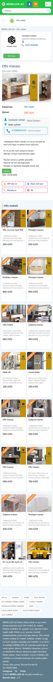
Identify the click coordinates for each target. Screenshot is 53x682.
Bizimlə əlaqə (9, 677)
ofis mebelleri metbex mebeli (13, 602)
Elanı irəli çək (37, 184)
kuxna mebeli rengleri (31, 610)
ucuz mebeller (7, 615)
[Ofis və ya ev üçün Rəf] (13, 213)
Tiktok (23, 671)
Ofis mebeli (21, 29)
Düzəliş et (11, 190)
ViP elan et (12, 184)
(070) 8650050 (31, 45)
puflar (31, 606)
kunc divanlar (39, 597)
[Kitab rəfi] (13, 355)
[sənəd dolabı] (39, 355)
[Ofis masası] (13, 402)
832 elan (11, 56)
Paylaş (7, 171)
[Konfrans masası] (13, 260)
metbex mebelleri (36, 602)
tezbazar (15, 597)
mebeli (26, 597)
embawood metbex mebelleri (13, 606)
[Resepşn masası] (39, 213)
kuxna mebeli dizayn (10, 610)
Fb (16, 671)
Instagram (7, 671)
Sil (32, 190)
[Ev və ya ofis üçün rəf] (13, 545)
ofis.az (4, 597)
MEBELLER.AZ (7, 29)
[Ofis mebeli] (13, 308)
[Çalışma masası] (39, 308)
